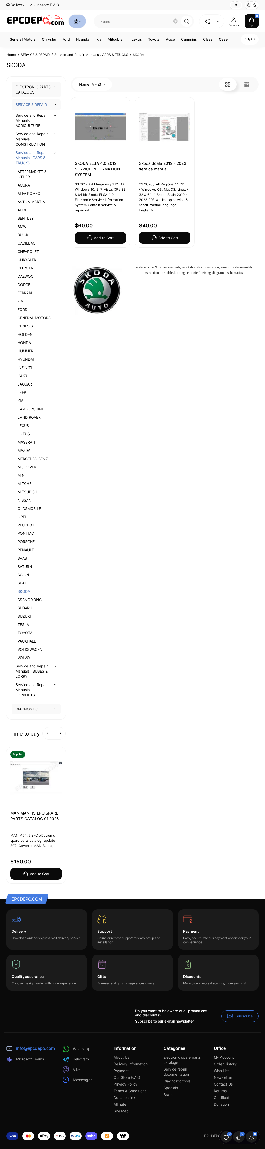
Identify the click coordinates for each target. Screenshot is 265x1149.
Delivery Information (131, 1064)
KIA (20, 400)
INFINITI (25, 367)
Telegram (81, 1059)
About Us (121, 1057)
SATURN (25, 566)
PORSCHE (26, 541)
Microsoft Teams (30, 1059)
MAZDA (24, 450)
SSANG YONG (30, 599)
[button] (48, 733)
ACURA (24, 185)
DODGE (24, 284)
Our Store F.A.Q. (46, 5)
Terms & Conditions (130, 1091)
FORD (22, 309)
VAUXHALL (27, 641)
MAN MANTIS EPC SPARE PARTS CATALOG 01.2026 (34, 816)
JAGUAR (25, 384)
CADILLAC (26, 243)
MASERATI (26, 442)
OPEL (22, 517)
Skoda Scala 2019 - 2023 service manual (162, 166)
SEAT (22, 583)
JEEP (22, 392)
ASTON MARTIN (31, 201)
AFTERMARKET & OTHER (32, 174)
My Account (224, 1057)
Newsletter (223, 1077)
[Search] (175, 21)
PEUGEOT (26, 525)
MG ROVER (27, 467)
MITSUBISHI (28, 492)
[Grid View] (228, 84)
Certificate (222, 1097)
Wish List (221, 1070)
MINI (22, 475)
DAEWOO (26, 276)
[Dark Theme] (254, 5)
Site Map (121, 1111)
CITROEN (26, 268)
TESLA (23, 624)
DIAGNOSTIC (27, 709)
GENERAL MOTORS (34, 318)
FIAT (21, 301)
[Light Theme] (248, 5)
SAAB (22, 558)
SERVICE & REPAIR (31, 104)
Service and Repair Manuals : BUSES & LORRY (32, 671)
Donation (221, 1104)
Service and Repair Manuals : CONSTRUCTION (32, 139)
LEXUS (23, 425)
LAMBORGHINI (30, 409)
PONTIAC (26, 533)
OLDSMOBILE (29, 508)
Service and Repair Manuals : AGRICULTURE (32, 120)
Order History (225, 1064)
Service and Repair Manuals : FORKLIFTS (32, 689)
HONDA (24, 342)
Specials (171, 1088)
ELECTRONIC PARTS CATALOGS (33, 89)
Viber (77, 1069)
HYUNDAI (26, 359)
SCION (23, 575)
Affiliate (120, 1104)
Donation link (124, 1097)
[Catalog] (77, 21)
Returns (220, 1091)
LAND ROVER (29, 417)
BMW (22, 226)
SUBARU (25, 608)
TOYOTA (25, 633)
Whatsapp (81, 1048)
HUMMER (25, 351)
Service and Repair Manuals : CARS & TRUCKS (32, 157)
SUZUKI (24, 616)
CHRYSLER (27, 260)
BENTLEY (26, 218)
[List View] (246, 84)
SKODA (24, 591)
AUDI (22, 210)
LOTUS (24, 434)
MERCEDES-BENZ (33, 458)
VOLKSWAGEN (30, 649)
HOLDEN (25, 334)
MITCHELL (26, 483)
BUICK (23, 235)
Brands (169, 1094)
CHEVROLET (28, 251)
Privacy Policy (125, 1084)
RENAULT (26, 550)
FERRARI (25, 293)
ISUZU (23, 376)
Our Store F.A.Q (127, 1077)
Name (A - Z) (90, 84)
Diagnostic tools (177, 1081)
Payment (121, 1070)
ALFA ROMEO (29, 193)
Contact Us (223, 1084)
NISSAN (24, 500)
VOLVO (24, 657)
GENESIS (25, 326)
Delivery (17, 5)
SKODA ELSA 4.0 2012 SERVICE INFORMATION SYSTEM (97, 169)
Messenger (82, 1079)
